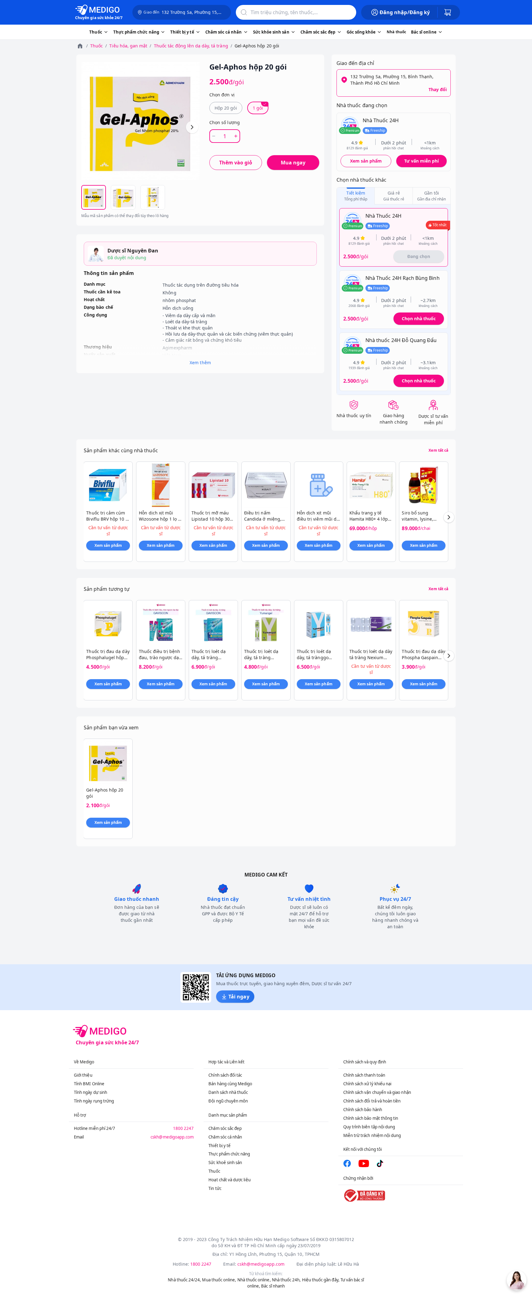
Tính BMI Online (89, 1083)
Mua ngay (293, 162)
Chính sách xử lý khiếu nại (367, 1083)
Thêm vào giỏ (235, 162)
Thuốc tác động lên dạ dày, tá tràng (191, 46)
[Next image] (192, 127)
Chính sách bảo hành (362, 1109)
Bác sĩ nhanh (273, 1286)
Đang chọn (418, 256)
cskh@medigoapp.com (172, 1137)
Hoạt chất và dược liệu (229, 1180)
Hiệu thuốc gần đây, (321, 1280)
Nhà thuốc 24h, (286, 1280)
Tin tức (214, 1188)
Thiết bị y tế (219, 1145)
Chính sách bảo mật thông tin (370, 1118)
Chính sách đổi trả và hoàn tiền (372, 1101)
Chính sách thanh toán (364, 1075)
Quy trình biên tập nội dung (369, 1127)
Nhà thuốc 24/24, (184, 1280)
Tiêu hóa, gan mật (128, 46)
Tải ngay (238, 996)
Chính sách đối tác (225, 1075)
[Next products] (448, 517)
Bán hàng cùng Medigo (230, 1083)
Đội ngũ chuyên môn (228, 1101)
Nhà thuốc (396, 31)
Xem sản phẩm (366, 161)
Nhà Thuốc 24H (381, 120)
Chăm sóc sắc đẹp (225, 1128)
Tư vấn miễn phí (421, 161)
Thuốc (96, 46)
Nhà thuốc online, (254, 1280)
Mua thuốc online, (219, 1280)
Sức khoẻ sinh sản (225, 1162)
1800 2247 (183, 1128)
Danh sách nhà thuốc (228, 1092)
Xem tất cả (438, 450)
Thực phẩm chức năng (229, 1154)
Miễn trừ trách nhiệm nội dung (372, 1135)
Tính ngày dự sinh (90, 1092)
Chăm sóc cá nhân (225, 1137)
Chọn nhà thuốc (419, 318)
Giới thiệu (83, 1075)
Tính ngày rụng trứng (94, 1101)
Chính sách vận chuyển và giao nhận (377, 1092)
